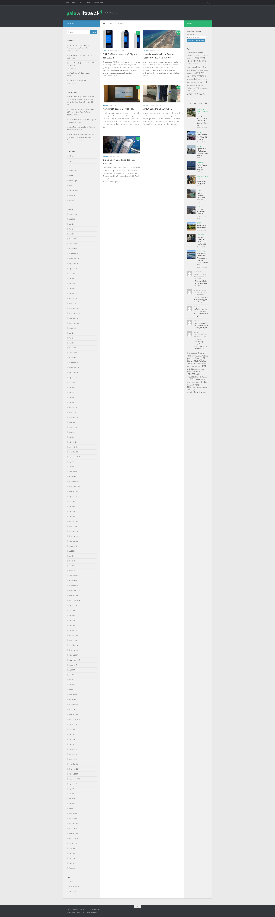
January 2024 (73, 358)
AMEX (189, 58)
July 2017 (72, 670)
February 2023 (73, 407)
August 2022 (73, 427)
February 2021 (73, 472)
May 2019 (72, 561)
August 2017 (73, 665)
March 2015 (72, 809)
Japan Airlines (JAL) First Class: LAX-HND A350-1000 (80, 102)
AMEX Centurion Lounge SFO (157, 108)
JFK (193, 79)
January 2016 (73, 759)
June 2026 (72, 224)
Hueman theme (92, 912)
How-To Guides (84, 3)
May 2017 (72, 680)
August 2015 (73, 784)
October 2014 (73, 833)
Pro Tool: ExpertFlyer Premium (201, 211)
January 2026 (73, 249)
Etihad (198, 67)
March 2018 (72, 630)
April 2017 (72, 685)
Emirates (193, 67)
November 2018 (74, 591)
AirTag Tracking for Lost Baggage (79, 73)
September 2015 (74, 779)
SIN (188, 85)
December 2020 (74, 482)
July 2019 (72, 551)
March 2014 (72, 868)
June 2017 (72, 675)
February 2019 (73, 576)
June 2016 (72, 734)
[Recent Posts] (189, 103)
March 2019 (72, 571)
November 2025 (74, 259)
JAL (188, 79)
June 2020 (72, 506)
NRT (188, 82)
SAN (192, 82)
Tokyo (196, 91)
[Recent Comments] (200, 103)
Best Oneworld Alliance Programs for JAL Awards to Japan (81, 139)
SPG (197, 88)
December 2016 (74, 705)
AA (193, 52)
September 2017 (74, 660)
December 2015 (74, 764)
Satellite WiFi (198, 82)
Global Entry (196, 70)
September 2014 (74, 838)
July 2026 (72, 219)
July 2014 (72, 848)
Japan (190, 79)
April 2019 (72, 566)
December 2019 (74, 531)
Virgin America (194, 93)
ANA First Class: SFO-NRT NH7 (118, 108)
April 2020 (72, 516)
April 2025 (72, 288)
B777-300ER (200, 58)
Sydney (192, 91)
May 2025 (72, 283)
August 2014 (73, 843)
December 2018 (74, 586)
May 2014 (72, 858)
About (74, 3)
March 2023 (72, 402)
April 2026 (72, 234)
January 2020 (73, 526)
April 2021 (72, 467)
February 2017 (73, 695)
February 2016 (73, 754)
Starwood (204, 88)
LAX (196, 79)
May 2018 (72, 620)
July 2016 (72, 729)
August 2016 (73, 724)
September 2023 (74, 373)
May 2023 (72, 392)
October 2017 (73, 655)
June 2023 (72, 387)
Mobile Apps (73, 181)
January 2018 (73, 640)
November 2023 (74, 368)
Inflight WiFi (194, 374)
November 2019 (74, 536)
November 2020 (74, 487)
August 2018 (73, 605)
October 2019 (73, 541)
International (199, 76)
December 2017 (74, 645)
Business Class (196, 61)
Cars (70, 166)
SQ (200, 88)
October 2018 (73, 596)
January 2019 (73, 581)
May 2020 (72, 511)
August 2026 (73, 214)
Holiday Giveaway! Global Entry (201, 195)
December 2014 (74, 823)
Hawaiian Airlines (191, 371)
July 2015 (72, 789)
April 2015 (72, 804)
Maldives (204, 79)
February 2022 (73, 442)
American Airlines (201, 55)
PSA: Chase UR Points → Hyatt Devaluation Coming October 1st (202, 120)
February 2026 (73, 244)
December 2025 (74, 254)
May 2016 (72, 739)
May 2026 (72, 229)
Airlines (146, 51)
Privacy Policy (98, 3)
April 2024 (72, 343)
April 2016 (72, 744)
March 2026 (72, 239)
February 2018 (73, 635)
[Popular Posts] (195, 103)
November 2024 (74, 313)
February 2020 (73, 521)
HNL (195, 73)
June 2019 (72, 556)
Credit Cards (73, 171)
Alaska (195, 52)
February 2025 (73, 298)
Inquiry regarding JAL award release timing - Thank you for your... (201, 325)
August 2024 (73, 328)
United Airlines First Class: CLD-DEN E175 (82, 55)
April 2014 (72, 863)
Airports (106, 51)
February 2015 (73, 814)
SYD (188, 91)
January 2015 (73, 819)
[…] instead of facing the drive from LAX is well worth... (200, 283)
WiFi (204, 94)
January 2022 (73, 447)
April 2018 (72, 625)
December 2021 (74, 452)
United (200, 91)
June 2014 (72, 853)
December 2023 (74, 363)
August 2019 (73, 546)
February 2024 (73, 353)
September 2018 (74, 601)
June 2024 (72, 333)
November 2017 (74, 650)
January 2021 (73, 477)
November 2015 (74, 769)
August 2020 (73, 496)
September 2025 (74, 264)
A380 (189, 52)
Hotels (71, 176)
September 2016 (74, 719)
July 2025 (72, 274)
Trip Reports (73, 201)
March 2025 (72, 293)
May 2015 (72, 799)
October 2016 (73, 714)
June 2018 (72, 615)
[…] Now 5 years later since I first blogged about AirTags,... (201, 299)
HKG (192, 73)
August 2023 (73, 378)
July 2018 (72, 610)
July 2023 (72, 383)
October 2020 (73, 492)
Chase (199, 64)
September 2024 (74, 323)
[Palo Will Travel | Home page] (85, 13)
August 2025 (73, 269)
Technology (72, 196)
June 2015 (72, 794)
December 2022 (74, 417)
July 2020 (72, 501)
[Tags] (205, 103)
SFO (205, 82)
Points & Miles (73, 191)
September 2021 (74, 457)
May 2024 (72, 338)
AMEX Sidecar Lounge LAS (77, 81)
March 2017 (72, 690)
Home (67, 3)
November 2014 (74, 828)
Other (70, 186)
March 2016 (72, 749)
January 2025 (73, 303)
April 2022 (72, 437)
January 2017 (73, 700)
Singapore (192, 85)
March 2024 (72, 348)
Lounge (200, 79)
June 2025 (72, 278)
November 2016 (74, 710)
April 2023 (72, 397)
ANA (193, 58)
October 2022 (73, 422)
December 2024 (74, 308)
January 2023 (73, 412)
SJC (195, 88)
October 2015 (73, 774)
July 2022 (72, 432)
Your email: (190, 35)
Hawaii (201, 70)
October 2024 (73, 318)
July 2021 (72, 462)
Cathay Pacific (192, 64)
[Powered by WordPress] (74, 912)
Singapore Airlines (194, 385)
